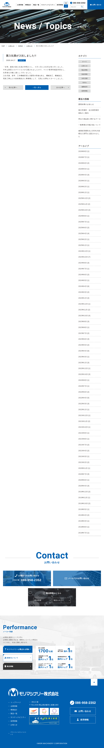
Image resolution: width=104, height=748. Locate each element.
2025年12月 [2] (84, 198)
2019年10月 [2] (84, 503)
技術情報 (85, 74)
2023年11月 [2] (84, 310)
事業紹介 (14, 710)
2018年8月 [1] (83, 527)
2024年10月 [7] (84, 257)
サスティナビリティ (18, 717)
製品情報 (85, 70)
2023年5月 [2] (83, 345)
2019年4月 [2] (83, 515)
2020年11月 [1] (84, 468)
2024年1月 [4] (83, 298)
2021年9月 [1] (83, 433)
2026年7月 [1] (83, 157)
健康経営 (85, 87)
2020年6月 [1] (83, 480)
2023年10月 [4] (84, 315)
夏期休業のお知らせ (86, 104)
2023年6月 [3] (83, 339)
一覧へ (37, 87)
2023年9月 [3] (83, 321)
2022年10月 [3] (84, 374)
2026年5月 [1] (83, 169)
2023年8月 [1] (83, 327)
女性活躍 (85, 78)
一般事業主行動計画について (89, 125)
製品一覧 (14, 713)
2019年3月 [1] (83, 521)
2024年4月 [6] (83, 286)
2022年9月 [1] (83, 380)
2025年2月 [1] (83, 239)
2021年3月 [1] (83, 456)
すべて (84, 61)
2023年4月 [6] (83, 351)
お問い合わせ (84, 711)
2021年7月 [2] (83, 445)
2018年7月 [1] (83, 533)
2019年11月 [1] (84, 497)
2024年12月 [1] (84, 251)
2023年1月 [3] (83, 362)
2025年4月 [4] (83, 233)
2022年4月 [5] (83, 398)
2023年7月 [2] (83, 333)
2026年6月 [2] (83, 163)
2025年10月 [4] (84, 210)
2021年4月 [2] (83, 451)
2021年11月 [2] (84, 421)
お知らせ (85, 66)
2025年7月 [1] (83, 222)
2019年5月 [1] (83, 509)
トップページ (16, 702)
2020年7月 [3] (83, 474)
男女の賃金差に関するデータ (89, 119)
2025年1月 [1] (83, 245)
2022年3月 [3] (83, 404)
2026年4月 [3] (83, 175)
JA (66, 6)
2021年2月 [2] (83, 462)
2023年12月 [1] (84, 304)
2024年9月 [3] (83, 263)
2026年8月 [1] (83, 151)
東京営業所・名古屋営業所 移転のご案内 (88, 111)
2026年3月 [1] (83, 181)
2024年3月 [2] (83, 292)
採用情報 (85, 91)
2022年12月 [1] (84, 368)
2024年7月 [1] (83, 269)
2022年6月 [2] (83, 392)
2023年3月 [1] (83, 357)
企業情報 (14, 706)
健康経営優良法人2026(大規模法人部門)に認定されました (89, 133)
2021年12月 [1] (84, 415)
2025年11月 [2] (84, 204)
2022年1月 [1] (83, 409)
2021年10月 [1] (84, 427)
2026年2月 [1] (83, 186)
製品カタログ (59, 600)
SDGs (84, 82)
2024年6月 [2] (83, 274)
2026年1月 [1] (83, 192)
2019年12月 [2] (84, 492)
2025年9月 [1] (83, 216)
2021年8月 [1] (83, 439)
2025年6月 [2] (83, 227)
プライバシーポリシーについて (18, 733)
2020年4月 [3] (83, 486)
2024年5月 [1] (83, 280)
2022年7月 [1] (83, 386)
